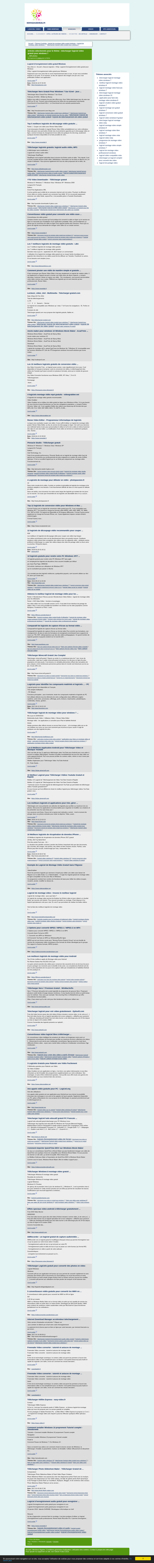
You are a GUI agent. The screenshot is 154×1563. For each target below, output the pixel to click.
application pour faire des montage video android (51, 979)
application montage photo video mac (43, 741)
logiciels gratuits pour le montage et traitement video (54, 919)
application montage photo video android (49, 739)
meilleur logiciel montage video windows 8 (110, 84)
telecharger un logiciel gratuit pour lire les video (52, 115)
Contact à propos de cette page (101, 1550)
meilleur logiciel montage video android (66, 981)
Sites (49, 34)
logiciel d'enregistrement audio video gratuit (43, 1532)
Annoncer (93, 34)
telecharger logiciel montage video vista (109, 121)
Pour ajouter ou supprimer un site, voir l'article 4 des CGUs (47, 1551)
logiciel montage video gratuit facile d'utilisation (49, 473)
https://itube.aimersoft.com (40, 770)
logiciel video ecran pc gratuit (72, 587)
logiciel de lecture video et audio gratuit (49, 173)
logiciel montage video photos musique (48, 921)
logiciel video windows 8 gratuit (65, 326)
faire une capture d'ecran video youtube (74, 647)
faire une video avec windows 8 (76, 1200)
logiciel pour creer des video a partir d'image (55, 1055)
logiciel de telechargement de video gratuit (70, 117)
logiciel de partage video (108, 163)
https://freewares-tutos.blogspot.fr (42, 390)
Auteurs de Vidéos (59, 34)
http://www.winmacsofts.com (41, 1006)
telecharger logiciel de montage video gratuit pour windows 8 (65, 237)
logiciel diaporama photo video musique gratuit (45, 1495)
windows (72, 29)
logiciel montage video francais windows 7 (110, 89)
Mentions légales (38, 1550)
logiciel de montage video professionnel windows (61, 621)
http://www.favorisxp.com (40, 708)
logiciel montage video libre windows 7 (109, 132)
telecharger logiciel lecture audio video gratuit (52, 171)
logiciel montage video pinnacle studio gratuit (50, 471)
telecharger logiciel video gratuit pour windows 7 (53, 113)
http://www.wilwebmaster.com (41, 169)
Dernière (55, 1541)
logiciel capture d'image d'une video (53, 1058)
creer (90, 29)
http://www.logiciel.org (39, 1107)
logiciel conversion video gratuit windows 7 (51, 860)
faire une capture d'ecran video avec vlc (48, 647)
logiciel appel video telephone (61, 1111)
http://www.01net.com (39, 821)
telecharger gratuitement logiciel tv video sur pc (48, 587)
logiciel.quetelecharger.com (40, 1198)
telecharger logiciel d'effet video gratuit (53, 208)
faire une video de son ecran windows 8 (40, 1202)
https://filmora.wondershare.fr (41, 615)
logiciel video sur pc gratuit (46, 1110)
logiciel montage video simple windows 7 (110, 147)
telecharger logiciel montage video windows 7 (109, 79)
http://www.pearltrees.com (40, 644)
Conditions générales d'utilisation (58, 1550)
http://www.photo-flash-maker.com (42, 1490)
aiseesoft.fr (35, 551)
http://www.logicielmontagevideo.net (43, 917)
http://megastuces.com (39, 85)
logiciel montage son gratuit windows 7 (109, 109)
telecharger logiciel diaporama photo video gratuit (51, 1493)
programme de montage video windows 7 (110, 142)
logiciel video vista (106, 138)
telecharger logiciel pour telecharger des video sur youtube (59, 210)
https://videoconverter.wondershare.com (45, 951)
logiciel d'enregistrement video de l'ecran (54, 1139)
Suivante (49, 1541)
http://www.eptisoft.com (39, 1030)
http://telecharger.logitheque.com (42, 736)
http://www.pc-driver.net (39, 1137)
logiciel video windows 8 (45, 858)
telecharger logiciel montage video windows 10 (109, 94)
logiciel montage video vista (109, 135)
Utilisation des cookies (80, 1550)
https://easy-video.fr (38, 1423)
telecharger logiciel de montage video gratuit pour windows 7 (51, 828)
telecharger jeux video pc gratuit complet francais (41, 678)
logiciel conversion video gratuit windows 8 (60, 239)
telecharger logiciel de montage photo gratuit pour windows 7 (54, 824)
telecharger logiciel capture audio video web (60, 1341)
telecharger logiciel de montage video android (40, 981)
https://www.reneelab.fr (39, 142)
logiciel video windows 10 (62, 858)
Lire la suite (31, 80)
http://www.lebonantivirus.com (41, 266)
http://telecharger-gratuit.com (41, 320)
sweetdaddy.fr (36, 1369)
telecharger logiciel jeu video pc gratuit (46, 1143)
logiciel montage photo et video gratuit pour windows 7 (70, 741)
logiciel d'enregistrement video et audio (53, 1528)
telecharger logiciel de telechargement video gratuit (58, 324)
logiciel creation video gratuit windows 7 (110, 104)
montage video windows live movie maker (60, 619)
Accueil (30, 34)
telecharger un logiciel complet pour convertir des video (110, 159)
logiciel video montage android (75, 979)
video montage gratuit (53, 29)
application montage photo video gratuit (40, 743)
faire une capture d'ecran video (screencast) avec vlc (41, 648)
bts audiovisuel (109, 29)
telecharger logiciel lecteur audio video (52, 175)
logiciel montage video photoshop (72, 921)
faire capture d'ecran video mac (66, 648)
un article (83, 34)
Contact (103, 34)
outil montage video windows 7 (65, 1202)
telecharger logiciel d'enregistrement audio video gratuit (55, 1339)
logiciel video (34, 29)
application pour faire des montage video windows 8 (108, 99)
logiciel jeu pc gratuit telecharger (65, 678)
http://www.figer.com (38, 583)
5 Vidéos (39, 58)
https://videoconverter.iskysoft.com (43, 1167)
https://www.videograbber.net (41, 415)
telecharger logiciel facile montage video (58, 1057)
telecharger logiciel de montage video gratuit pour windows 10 (55, 235)
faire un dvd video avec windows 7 (38, 1462)
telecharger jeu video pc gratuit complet (48, 676)
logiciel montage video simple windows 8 (110, 126)
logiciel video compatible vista (110, 155)
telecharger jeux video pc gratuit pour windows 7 (75, 676)
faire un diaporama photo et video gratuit (71, 1495)
